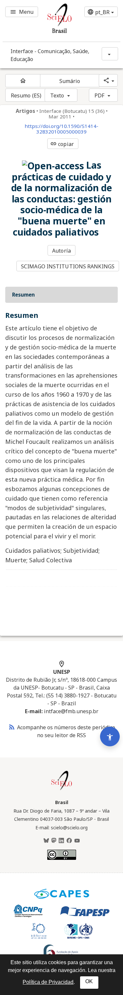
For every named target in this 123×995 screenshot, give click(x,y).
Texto (57, 95)
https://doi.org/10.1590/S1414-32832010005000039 (61, 129)
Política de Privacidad (48, 982)
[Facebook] (69, 840)
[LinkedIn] (61, 840)
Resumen (23, 294)
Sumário (69, 81)
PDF (99, 95)
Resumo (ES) (26, 95)
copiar (62, 144)
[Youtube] (77, 840)
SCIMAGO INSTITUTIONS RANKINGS (67, 266)
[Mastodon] (53, 840)
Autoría (61, 250)
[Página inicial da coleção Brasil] (61, 789)
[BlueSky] (46, 840)
